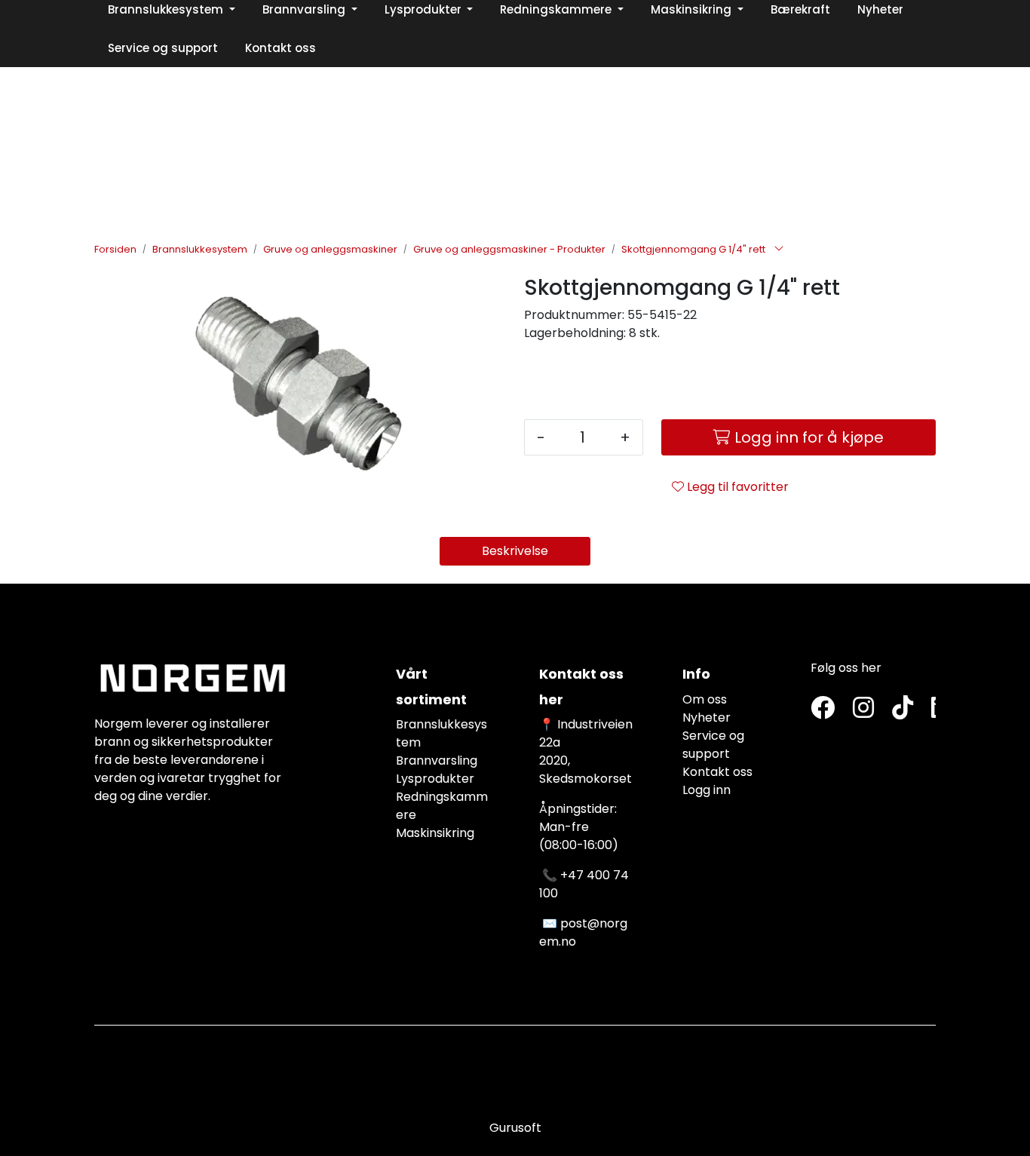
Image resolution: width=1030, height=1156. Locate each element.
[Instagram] (863, 708)
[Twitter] (823, 708)
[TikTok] (902, 708)
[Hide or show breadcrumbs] (779, 249)
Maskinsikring (435, 833)
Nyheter (706, 717)
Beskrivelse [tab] (515, 551)
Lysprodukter (435, 778)
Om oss (704, 699)
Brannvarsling (436, 760)
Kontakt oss (717, 771)
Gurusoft (515, 1127)
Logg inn (706, 790)
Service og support (713, 744)
